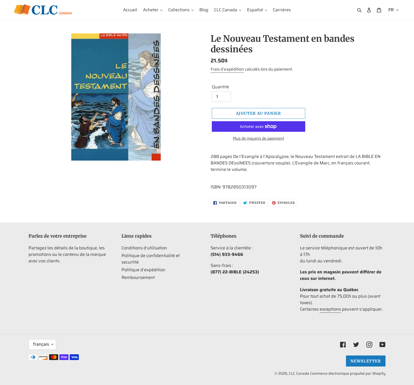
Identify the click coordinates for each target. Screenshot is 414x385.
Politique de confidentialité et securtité (150, 258)
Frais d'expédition (227, 69)
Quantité (220, 87)
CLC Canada (299, 373)
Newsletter (366, 361)
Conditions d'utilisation (144, 248)
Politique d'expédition (143, 269)
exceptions (330, 309)
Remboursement (138, 277)
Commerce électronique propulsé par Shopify (347, 373)
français (41, 344)
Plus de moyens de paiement (258, 138)
